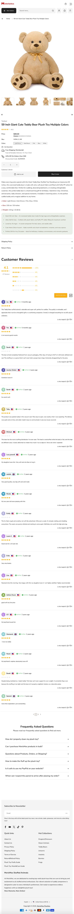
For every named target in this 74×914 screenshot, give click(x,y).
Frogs (40, 862)
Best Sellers (10, 11)
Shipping (15, 136)
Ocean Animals (43, 843)
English (26, 902)
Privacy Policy (9, 847)
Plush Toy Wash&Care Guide (14, 866)
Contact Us (8, 843)
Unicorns (41, 851)
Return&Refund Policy (12, 858)
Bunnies (41, 858)
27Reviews (6, 274)
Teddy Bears (42, 847)
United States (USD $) (41, 902)
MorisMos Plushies (43, 906)
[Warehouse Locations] (70, 10)
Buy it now (55, 174)
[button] (7, 104)
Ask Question (8, 147)
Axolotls (41, 855)
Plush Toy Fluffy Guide (12, 862)
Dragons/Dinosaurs (45, 839)
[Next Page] (40, 714)
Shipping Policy (9, 851)
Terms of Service (10, 855)
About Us (7, 839)
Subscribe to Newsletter (14, 806)
